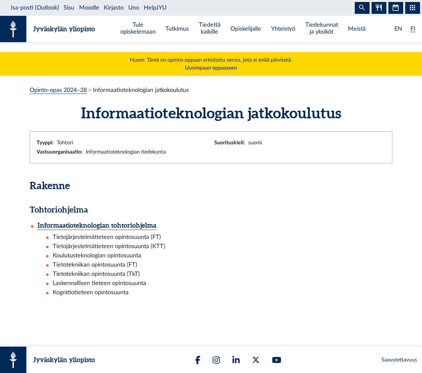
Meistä (357, 29)
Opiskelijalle (245, 29)
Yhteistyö (283, 29)
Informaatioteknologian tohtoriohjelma (97, 225)
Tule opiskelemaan (138, 28)
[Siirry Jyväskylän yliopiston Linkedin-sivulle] (236, 360)
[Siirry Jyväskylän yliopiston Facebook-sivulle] (197, 360)
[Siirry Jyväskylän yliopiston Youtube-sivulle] (276, 360)
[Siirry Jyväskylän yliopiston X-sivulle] (255, 359)
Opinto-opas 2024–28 (58, 90)
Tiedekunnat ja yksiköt (321, 28)
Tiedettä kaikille (210, 28)
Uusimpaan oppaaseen (211, 68)
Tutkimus (177, 29)
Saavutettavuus (399, 359)
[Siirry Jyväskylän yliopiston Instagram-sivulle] (216, 360)
